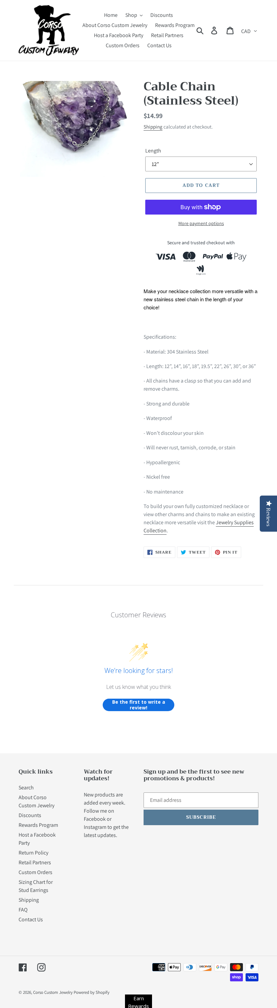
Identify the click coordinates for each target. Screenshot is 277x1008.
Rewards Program (38, 825)
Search (26, 787)
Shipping (153, 126)
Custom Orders (35, 872)
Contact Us (31, 919)
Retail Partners (35, 862)
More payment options (201, 223)
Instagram (95, 827)
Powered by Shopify (91, 992)
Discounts (30, 815)
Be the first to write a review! (138, 705)
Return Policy (33, 852)
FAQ (23, 909)
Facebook (95, 818)
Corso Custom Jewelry (53, 992)
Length (153, 150)
